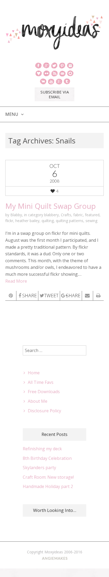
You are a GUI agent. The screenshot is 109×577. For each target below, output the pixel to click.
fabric (78, 214)
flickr (9, 220)
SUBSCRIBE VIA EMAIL (54, 94)
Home (34, 373)
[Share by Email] (87, 295)
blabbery (51, 214)
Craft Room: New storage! (48, 477)
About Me (37, 401)
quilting (48, 220)
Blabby (16, 214)
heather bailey (27, 220)
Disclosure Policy (44, 411)
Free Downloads (44, 391)
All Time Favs (40, 382)
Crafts (66, 214)
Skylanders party (39, 467)
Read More (16, 281)
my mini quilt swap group (50, 206)
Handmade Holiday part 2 (48, 486)
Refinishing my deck (42, 449)
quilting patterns (69, 220)
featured (92, 214)
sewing (91, 220)
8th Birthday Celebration (47, 458)
